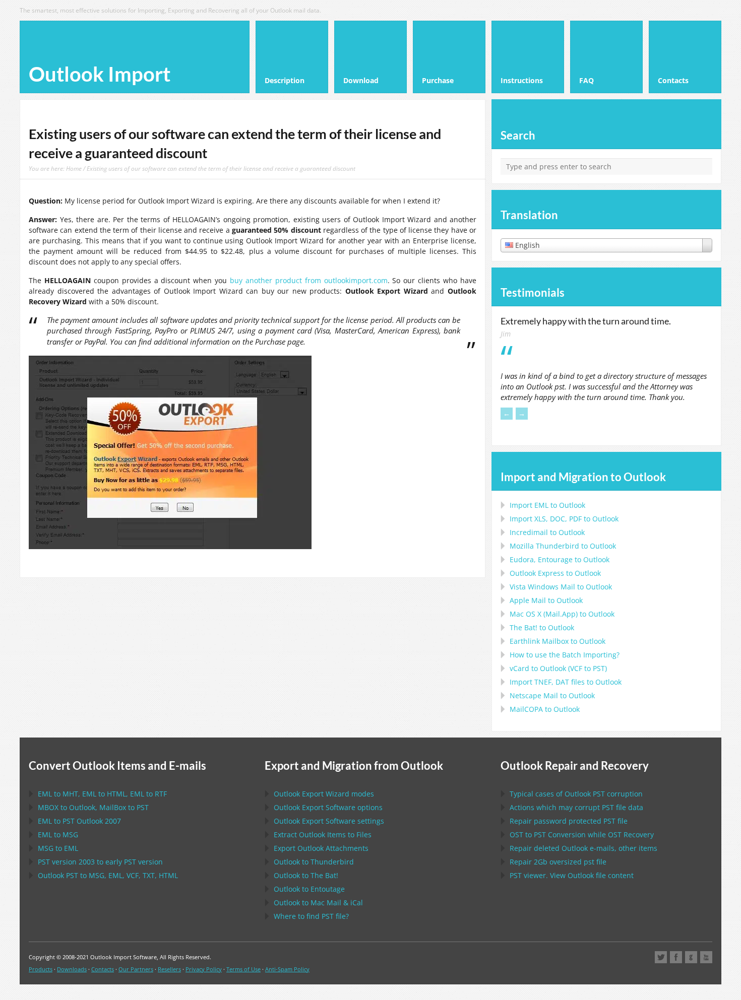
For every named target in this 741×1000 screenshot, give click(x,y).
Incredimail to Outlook (547, 532)
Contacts (102, 969)
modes (324, 793)
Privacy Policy (204, 969)
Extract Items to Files (323, 834)
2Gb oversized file (558, 861)
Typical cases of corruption (576, 793)
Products (40, 969)
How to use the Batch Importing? (565, 654)
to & (318, 902)
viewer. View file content (572, 875)
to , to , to (102, 793)
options (328, 807)
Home (74, 168)
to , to (93, 807)
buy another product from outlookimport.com (309, 280)
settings (329, 821)
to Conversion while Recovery (582, 834)
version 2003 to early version (100, 861)
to (563, 546)
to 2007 (79, 821)
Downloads (72, 969)
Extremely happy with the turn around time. (586, 320)
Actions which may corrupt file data (576, 807)
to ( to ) (558, 668)
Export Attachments (321, 848)
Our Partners (135, 969)
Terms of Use (243, 969)
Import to (547, 505)
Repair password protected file (569, 821)
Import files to (566, 682)
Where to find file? (311, 916)
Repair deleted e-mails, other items (583, 848)
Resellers (169, 969)
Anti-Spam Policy (287, 969)
